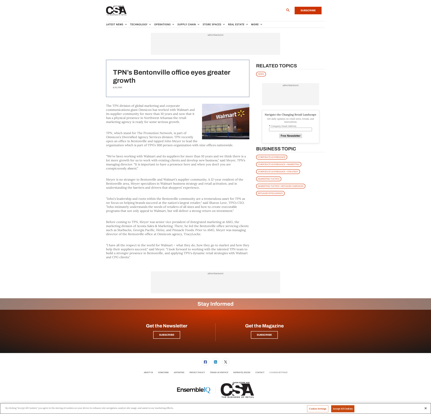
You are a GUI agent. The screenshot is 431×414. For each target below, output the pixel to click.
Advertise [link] (179, 372)
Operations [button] (162, 24)
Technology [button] (138, 24)
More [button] (255, 24)
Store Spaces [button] (212, 24)
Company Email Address (282, 126)
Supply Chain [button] (186, 24)
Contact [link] (259, 372)
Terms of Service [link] (219, 372)
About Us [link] (148, 372)
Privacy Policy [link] (197, 372)
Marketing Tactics (268, 179)
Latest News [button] (114, 24)
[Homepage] (116, 11)
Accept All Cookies (343, 408)
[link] (205, 362)
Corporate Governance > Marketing (278, 164)
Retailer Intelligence (270, 193)
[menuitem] (118, 24)
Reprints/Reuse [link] (241, 372)
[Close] (425, 408)
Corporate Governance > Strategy (278, 171)
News (261, 74)
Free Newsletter (291, 135)
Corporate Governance (271, 157)
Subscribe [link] (163, 372)
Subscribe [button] (166, 334)
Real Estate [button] (236, 24)
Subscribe (308, 10)
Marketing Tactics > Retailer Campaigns (280, 186)
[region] (215, 408)
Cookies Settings (278, 372)
